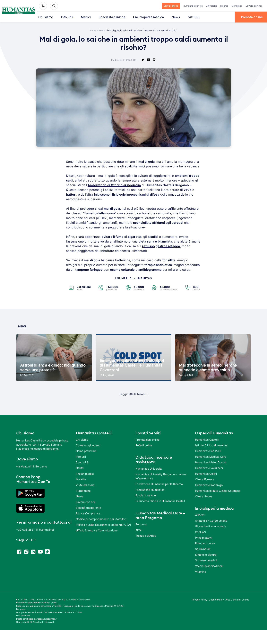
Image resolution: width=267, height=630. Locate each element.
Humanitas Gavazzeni (209, 468)
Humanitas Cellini (206, 473)
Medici (86, 17)
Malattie (81, 479)
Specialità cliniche (112, 17)
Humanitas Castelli (207, 439)
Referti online (143, 445)
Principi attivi (203, 537)
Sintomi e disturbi (206, 554)
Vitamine (200, 571)
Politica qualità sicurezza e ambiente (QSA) (103, 524)
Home (93, 30)
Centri (79, 468)
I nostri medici (85, 473)
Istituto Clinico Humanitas (211, 445)
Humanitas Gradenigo (209, 485)
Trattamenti (83, 490)
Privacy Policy (199, 599)
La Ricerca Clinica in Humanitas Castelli (160, 501)
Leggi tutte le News (131, 394)
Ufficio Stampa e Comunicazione (96, 530)
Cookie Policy (216, 599)
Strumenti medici (206, 560)
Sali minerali (202, 549)
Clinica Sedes (203, 496)
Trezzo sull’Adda (145, 535)
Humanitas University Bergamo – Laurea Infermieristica (160, 476)
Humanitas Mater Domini (210, 462)
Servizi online (170, 5)
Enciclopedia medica (148, 17)
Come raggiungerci (88, 445)
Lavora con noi (254, 5)
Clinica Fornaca (204, 479)
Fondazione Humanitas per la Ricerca (159, 484)
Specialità (82, 462)
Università (211, 5)
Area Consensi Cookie (237, 599)
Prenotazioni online (147, 439)
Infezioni (200, 532)
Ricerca (224, 5)
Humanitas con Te (193, 5)
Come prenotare (86, 451)
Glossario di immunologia (211, 526)
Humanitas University (148, 468)
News (176, 17)
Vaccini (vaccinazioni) (209, 566)
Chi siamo (45, 17)
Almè (138, 530)
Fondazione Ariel (145, 495)
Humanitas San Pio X (208, 451)
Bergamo (141, 524)
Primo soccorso (205, 543)
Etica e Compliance (88, 513)
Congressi (237, 5)
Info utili (67, 17)
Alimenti (200, 515)
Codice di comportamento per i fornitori (101, 519)
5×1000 (193, 17)
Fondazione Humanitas (149, 489)
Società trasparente (88, 507)
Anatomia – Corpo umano (211, 520)
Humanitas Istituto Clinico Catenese (217, 490)
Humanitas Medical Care (210, 456)
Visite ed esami (85, 485)
